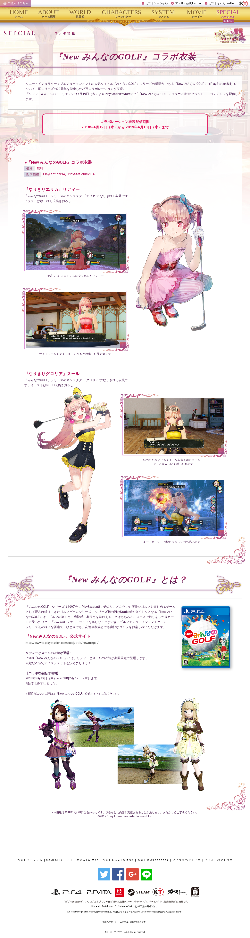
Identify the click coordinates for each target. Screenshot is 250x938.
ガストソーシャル (157, 3)
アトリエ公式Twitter (188, 3)
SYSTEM (163, 13)
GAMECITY (54, 860)
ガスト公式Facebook (152, 860)
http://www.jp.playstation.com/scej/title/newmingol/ (62, 643)
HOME (21, 13)
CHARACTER (122, 13)
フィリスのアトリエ (186, 860)
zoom (76, 242)
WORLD (81, 13)
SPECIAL (227, 13)
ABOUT (49, 13)
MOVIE (196, 13)
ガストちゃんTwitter (222, 3)
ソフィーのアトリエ (218, 860)
